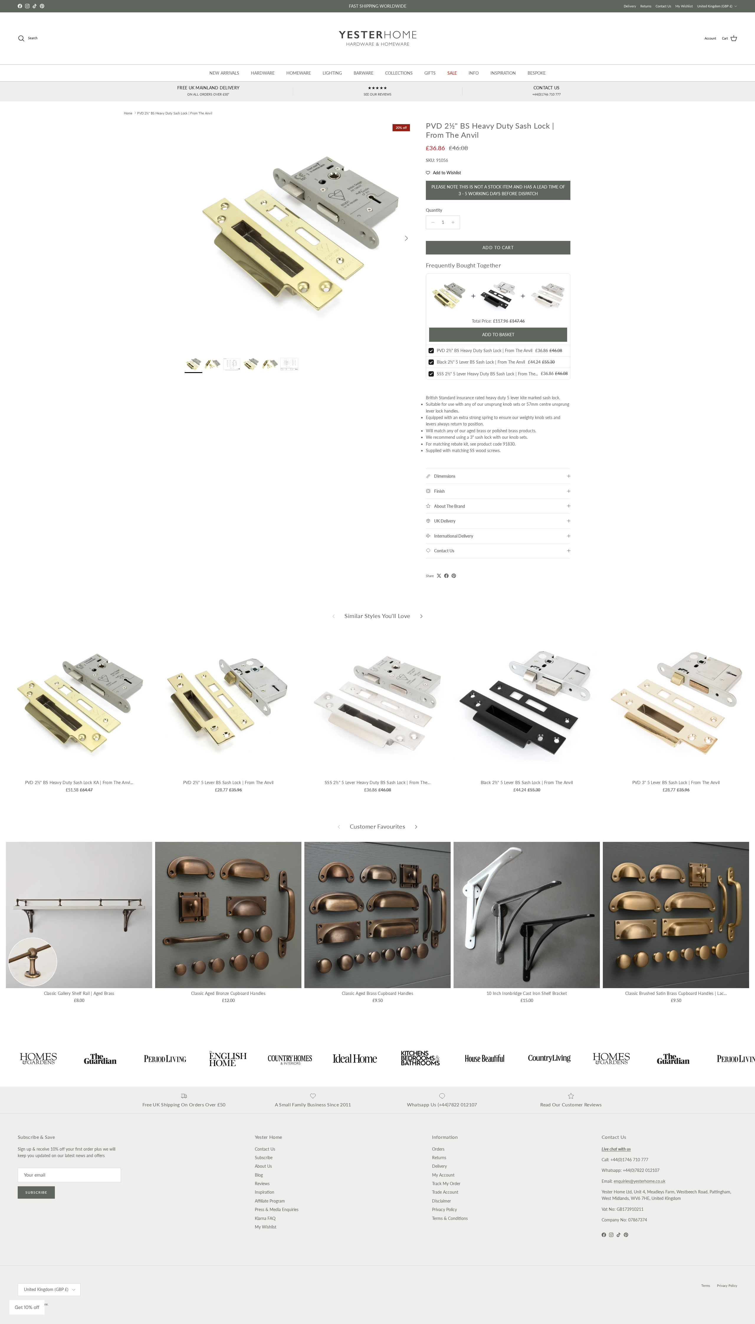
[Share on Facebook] (446, 576)
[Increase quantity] (454, 222)
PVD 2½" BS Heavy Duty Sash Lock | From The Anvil (174, 113)
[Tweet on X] (439, 576)
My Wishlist (684, 6)
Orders (438, 1148)
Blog (259, 1174)
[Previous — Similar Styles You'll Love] (333, 615)
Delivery (630, 6)
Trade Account (445, 1192)
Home (128, 113)
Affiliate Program (270, 1200)
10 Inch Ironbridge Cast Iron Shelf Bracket (527, 993)
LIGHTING (332, 72)
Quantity (434, 210)
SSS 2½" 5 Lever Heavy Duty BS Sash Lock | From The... (487, 373)
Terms (705, 1285)
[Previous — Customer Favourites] (338, 826)
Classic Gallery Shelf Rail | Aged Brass (79, 993)
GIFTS (430, 72)
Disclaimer (441, 1200)
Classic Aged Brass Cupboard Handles (377, 993)
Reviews (262, 1183)
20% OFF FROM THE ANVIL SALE (377, 6)
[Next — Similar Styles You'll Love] (421, 615)
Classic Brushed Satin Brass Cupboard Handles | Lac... (676, 993)
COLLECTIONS (399, 72)
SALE (452, 72)
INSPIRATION (503, 72)
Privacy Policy (444, 1209)
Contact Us (663, 6)
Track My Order (446, 1183)
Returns (645, 6)
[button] (443, 173)
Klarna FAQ (265, 1218)
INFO (474, 72)
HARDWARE (263, 72)
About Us (263, 1166)
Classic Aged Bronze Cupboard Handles (228, 993)
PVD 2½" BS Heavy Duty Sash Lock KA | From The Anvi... (79, 782)
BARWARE (363, 72)
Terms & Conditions (450, 1218)
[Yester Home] (377, 38)
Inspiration (264, 1192)
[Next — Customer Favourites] (416, 826)
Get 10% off (27, 1307)
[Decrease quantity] (431, 222)
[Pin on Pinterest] (454, 576)
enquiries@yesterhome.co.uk (639, 1181)
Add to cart (497, 247)
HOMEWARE (298, 72)
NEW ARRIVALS (224, 72)
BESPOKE (537, 72)
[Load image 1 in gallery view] (299, 235)
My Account (443, 1174)
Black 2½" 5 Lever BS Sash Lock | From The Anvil (481, 361)
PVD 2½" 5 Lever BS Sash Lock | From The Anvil (228, 782)
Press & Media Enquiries (276, 1209)
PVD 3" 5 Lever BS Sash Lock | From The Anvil (676, 782)
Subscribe (36, 1192)
